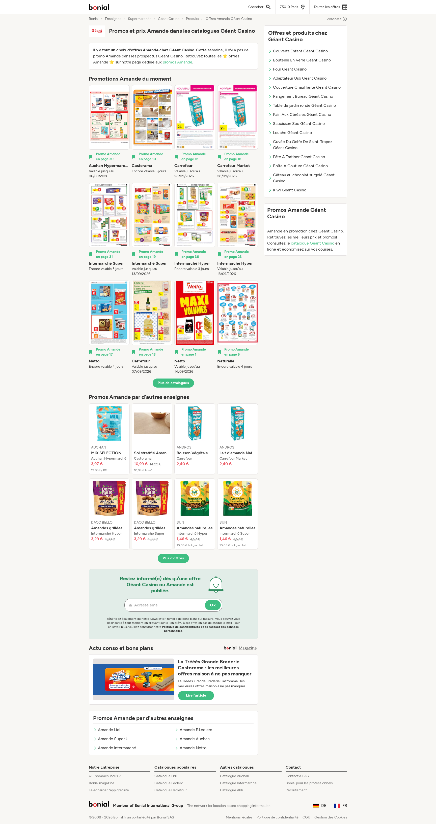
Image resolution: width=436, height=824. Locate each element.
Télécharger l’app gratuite (109, 790)
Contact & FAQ (297, 776)
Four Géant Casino (290, 69)
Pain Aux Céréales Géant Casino (302, 114)
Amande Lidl (109, 729)
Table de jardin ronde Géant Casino (304, 105)
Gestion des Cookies (330, 817)
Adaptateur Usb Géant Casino (299, 78)
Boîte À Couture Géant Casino (300, 165)
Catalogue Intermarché (238, 783)
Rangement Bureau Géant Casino (303, 96)
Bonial (93, 19)
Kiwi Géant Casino (289, 190)
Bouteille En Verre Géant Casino (302, 60)
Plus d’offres (173, 558)
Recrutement (296, 790)
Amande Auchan (195, 738)
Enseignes (113, 19)
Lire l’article (196, 695)
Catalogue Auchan (234, 776)
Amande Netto (193, 747)
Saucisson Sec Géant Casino (299, 123)
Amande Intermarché (117, 747)
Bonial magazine (101, 783)
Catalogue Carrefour (170, 790)
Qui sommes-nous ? (105, 776)
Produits (192, 19)
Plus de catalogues (173, 383)
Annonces (334, 19)
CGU (306, 817)
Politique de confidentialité (277, 817)
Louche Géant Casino (292, 132)
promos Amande (177, 62)
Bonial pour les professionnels (309, 783)
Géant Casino (168, 19)
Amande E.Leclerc (196, 729)
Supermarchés (139, 19)
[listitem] (109, 132)
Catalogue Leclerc (168, 783)
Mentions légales (239, 817)
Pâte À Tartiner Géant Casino (299, 156)
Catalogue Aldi (231, 790)
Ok (213, 605)
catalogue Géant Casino (312, 243)
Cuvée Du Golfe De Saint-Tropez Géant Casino (302, 144)
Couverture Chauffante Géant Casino (307, 87)
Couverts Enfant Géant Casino (300, 51)
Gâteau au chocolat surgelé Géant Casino (304, 178)
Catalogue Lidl (165, 776)
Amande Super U (113, 738)
